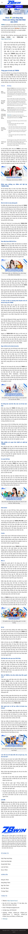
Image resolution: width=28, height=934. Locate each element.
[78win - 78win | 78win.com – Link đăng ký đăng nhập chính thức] (14, 2)
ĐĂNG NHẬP (19, 6)
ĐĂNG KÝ (9, 6)
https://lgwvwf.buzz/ (6, 39)
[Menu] (2, 2)
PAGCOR (9, 115)
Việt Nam (17, 28)
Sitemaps (5, 919)
